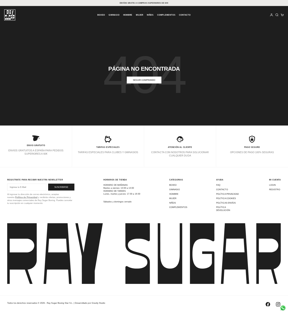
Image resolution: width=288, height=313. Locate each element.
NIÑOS (150, 15)
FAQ (218, 185)
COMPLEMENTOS (166, 15)
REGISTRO (274, 189)
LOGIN (272, 185)
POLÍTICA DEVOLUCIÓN (223, 208)
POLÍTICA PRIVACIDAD (227, 194)
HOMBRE (127, 15)
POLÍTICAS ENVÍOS (226, 203)
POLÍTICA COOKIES (226, 198)
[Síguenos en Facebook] (268, 304)
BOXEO (101, 15)
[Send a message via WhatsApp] (282, 307)
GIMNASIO (114, 15)
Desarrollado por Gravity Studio (90, 303)
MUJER (139, 15)
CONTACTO (184, 15)
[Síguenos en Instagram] (278, 304)
